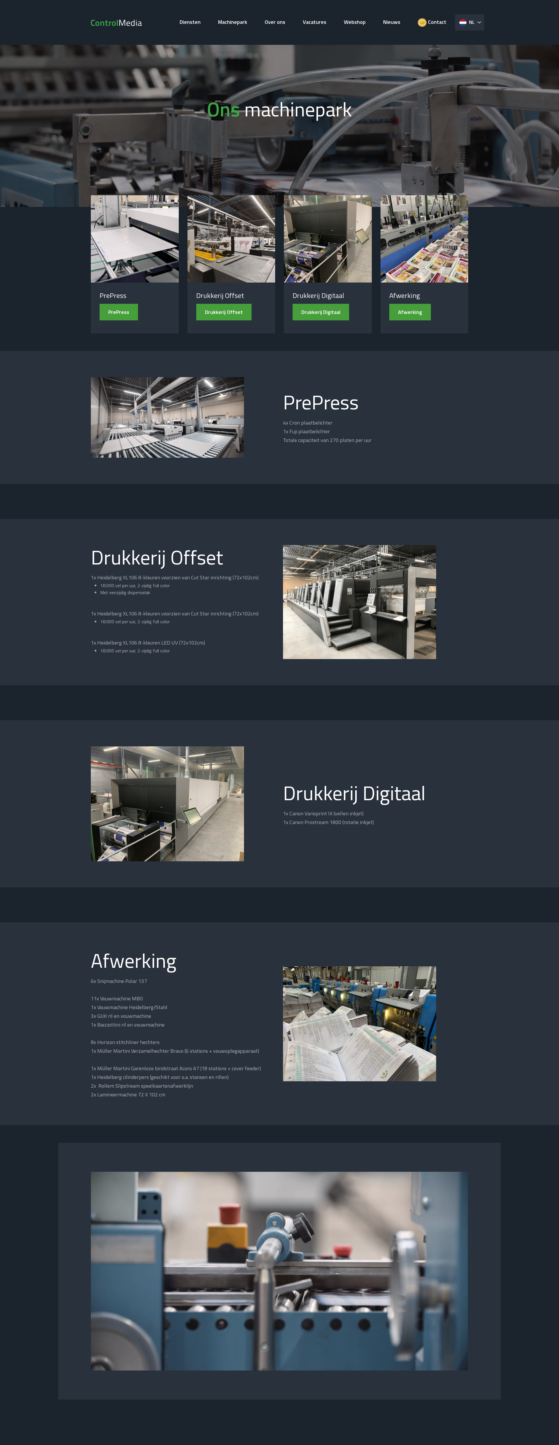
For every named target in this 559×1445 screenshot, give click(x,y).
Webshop (355, 22)
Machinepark (232, 22)
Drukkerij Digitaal (320, 312)
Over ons (275, 22)
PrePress (118, 312)
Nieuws (391, 22)
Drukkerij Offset (224, 312)
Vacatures (314, 22)
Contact (437, 22)
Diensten (190, 22)
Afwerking (410, 312)
